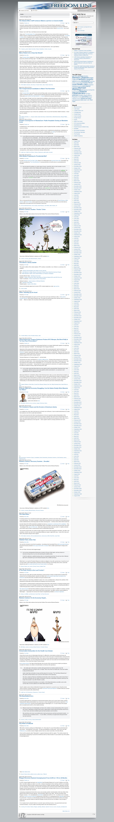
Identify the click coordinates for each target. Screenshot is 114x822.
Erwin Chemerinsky (43, 457)
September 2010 (78, 472)
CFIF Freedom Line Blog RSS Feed (84, 26)
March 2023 (77, 202)
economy (26, 258)
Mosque (45, 384)
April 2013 (76, 416)
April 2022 (76, 222)
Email (63, 23)
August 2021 (77, 236)
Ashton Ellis (26, 55)
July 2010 (76, 476)
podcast (75, 95)
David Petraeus (61, 200)
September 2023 (78, 191)
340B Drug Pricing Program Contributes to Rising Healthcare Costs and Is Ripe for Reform (83, 63)
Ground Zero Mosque (38, 384)
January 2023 (77, 206)
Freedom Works (26, 57)
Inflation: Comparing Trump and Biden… (83, 50)
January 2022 (77, 227)
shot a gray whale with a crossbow (40, 545)
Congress (23, 48)
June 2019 (76, 283)
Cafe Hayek (76, 108)
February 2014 (77, 398)
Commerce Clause (30, 457)
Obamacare (40, 152)
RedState (76, 128)
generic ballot (28, 48)
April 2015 (76, 373)
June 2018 (76, 305)
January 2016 (77, 357)
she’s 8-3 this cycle (33, 527)
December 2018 (77, 294)
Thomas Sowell (41, 692)
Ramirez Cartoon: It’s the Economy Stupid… (33, 598)
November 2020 (77, 252)
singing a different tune (43, 359)
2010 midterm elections (25, 84)
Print (68, 23)
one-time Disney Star (56, 160)
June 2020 (76, 261)
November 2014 (77, 382)
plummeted (40, 794)
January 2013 (77, 422)
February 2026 (77, 148)
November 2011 (77, 447)
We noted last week (24, 588)
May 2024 (76, 177)
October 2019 (77, 276)
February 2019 (77, 290)
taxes (55, 806)
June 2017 (76, 326)
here (48, 256)
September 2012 (78, 429)
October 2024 (77, 168)
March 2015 (77, 375)
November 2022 (77, 209)
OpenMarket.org (77, 125)
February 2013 (77, 420)
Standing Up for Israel (36, 275)
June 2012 (76, 434)
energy (91, 81)
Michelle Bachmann (56, 116)
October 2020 (77, 254)
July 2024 (76, 173)
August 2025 (77, 155)
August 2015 (77, 366)
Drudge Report (77, 117)
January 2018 (77, 314)
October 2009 (77, 492)
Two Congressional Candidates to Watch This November (37, 88)
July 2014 (76, 389)
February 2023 (77, 204)
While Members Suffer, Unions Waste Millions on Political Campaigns (37, 273)
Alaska (22, 594)
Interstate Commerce (52, 457)
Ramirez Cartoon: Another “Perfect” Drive (32, 209)
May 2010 (76, 479)
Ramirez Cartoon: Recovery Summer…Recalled (34, 461)
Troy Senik (26, 158)
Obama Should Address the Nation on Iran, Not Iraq (34, 270)
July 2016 (76, 346)
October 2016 (77, 341)
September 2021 (78, 234)
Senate (46, 48)
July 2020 (76, 260)
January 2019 (77, 292)
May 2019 (76, 285)
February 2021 (77, 247)
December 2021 (77, 229)
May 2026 (76, 143)
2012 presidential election (26, 205)
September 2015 (78, 364)
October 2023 (77, 189)
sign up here (56, 286)
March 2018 (77, 310)
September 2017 (78, 321)
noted (53, 131)
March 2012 (77, 440)
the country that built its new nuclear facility (37, 564)
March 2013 (77, 418)
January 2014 (77, 400)
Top (94, 814)
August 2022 (77, 215)
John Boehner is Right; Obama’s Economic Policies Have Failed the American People (41, 272)
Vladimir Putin (42, 566)
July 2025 (76, 157)
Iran (28, 566)
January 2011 (77, 465)
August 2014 (77, 387)
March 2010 (77, 483)
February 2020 (77, 269)
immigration (90, 84)
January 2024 (77, 184)
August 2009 (77, 495)
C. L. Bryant (31, 116)
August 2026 (77, 141)
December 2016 (77, 337)
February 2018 (77, 312)
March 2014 (77, 396)
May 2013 (76, 414)
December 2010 (77, 467)
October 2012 (77, 427)
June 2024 (76, 175)
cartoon (22, 258)
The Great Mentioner (35, 162)
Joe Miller (26, 594)
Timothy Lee (26, 23)
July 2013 (76, 411)
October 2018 (77, 297)
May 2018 (76, 306)
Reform (90, 95)
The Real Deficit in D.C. (26, 696)
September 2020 (78, 256)
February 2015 (77, 377)
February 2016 (77, 355)
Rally (53, 384)
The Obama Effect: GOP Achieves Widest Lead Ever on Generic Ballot (41, 20)
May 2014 (76, 393)
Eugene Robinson (25, 384)
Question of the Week (27, 282)
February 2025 (77, 162)
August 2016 (77, 344)
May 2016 (76, 350)
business (23, 719)
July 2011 (76, 454)
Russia (38, 566)
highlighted (39, 782)
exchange (78, 82)
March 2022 (77, 224)
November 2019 (77, 274)
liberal (29, 774)
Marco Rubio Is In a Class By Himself (30, 53)
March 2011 (76, 461)
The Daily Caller (33, 160)
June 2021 (76, 240)
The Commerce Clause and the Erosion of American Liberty (38, 407)
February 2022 (77, 225)
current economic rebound (30, 796)
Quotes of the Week (31, 284)
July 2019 (76, 281)
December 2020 (77, 251)
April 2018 (76, 308)
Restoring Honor (57, 384)
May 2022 (76, 220)
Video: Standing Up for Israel (28, 292)
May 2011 (76, 458)
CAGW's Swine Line (78, 110)
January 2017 (77, 335)
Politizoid (45, 774)
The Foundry (77, 134)
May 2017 (76, 328)
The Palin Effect (24, 514)
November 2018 (77, 296)
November (33, 48)
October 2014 (77, 384)
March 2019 (77, 288)
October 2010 (77, 470)
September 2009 (78, 494)
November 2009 (77, 490)
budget (91, 78)
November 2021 (77, 231)
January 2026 (77, 150)
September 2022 (78, 213)
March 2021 (77, 245)
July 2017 (76, 324)
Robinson (22, 352)
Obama (37, 48)
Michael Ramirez (34, 258)
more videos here (26, 771)
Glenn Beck (31, 384)
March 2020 (77, 267)
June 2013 (76, 413)
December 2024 (77, 166)
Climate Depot (77, 114)
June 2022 (76, 218)
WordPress (22, 815)
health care (23, 152)
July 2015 (76, 368)
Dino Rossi (33, 84)
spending (39, 806)
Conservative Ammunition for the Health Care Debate (36, 651)
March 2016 (77, 353)
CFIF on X (79, 28)
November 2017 (77, 317)
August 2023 (77, 193)
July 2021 (76, 238)
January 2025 (77, 164)
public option (45, 152)
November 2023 (77, 188)
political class (40, 774)
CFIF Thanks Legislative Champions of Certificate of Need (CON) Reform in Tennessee (83, 58)
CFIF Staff (26, 211)
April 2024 (76, 179)
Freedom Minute (24, 335)
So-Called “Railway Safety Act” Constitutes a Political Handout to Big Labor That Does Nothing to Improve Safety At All (84, 54)
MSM (48, 535)
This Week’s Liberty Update (27, 262)
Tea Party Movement (44, 594)
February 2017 (77, 333)
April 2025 (76, 161)
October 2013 (77, 405)
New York (49, 384)
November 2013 (77, 404)
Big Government (22, 457)
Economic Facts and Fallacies (49, 688)
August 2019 (77, 279)
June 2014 (76, 391)
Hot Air (75, 119)
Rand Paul (51, 84)
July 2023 (76, 195)
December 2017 (77, 315)
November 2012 (77, 425)
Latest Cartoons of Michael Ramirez (37, 281)
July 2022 (76, 216)
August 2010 (77, 474)
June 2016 (76, 348)
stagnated (61, 796)
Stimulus (43, 806)
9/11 (20, 384)
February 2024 (77, 182)
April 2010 (76, 481)
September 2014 (78, 386)
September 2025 (78, 153)
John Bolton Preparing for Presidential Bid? (33, 156)
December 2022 (77, 207)
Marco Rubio (45, 84)
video (39, 335)
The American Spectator (79, 132)
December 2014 (77, 380)
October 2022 (77, 211)
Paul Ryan (87, 93)
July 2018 (76, 303)
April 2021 (76, 243)
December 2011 (77, 445)
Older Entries (65, 811)
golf (29, 258)
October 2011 (77, 449)
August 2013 (77, 409)
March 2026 (77, 146)
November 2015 (77, 360)
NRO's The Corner (78, 121)
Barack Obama (24, 566)
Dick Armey (42, 116)
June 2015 (76, 369)
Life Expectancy (29, 692)
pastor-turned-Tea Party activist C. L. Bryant (34, 96)
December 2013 (77, 402)
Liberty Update (24, 288)
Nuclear (34, 566)
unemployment (64, 806)
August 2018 (77, 301)
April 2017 (76, 330)
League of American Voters (41, 403)
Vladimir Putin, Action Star (27, 540)
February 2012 (77, 441)
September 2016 (78, 342)
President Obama (34, 335)
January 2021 (77, 249)
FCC (81, 83)
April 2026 (76, 144)
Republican (42, 48)
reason (64, 457)
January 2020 (77, 270)
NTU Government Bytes (79, 123)
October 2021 (77, 233)
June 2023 (76, 197)
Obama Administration (36, 719)
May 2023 (76, 198)
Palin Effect (52, 535)
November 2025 (77, 152)
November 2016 (77, 339)
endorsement (44, 535)
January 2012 (77, 443)
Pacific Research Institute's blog (81, 126)
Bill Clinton (23, 647)
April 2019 (76, 287)
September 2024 (78, 170)
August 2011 (77, 452)
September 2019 (78, 278)
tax (53, 806)
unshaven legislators (59, 591)
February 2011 (77, 463)
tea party (49, 48)
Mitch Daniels (52, 205)
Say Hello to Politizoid (26, 723)
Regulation (75, 96)
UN (56, 205)
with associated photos (63, 544)
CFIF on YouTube (80, 30)
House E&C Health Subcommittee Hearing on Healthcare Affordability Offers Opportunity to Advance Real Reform (84, 67)
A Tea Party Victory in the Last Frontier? (31, 570)
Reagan (35, 806)
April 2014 (76, 395)
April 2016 (76, 351)
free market (27, 806)
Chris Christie (29, 201)
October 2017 (77, 319)
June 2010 (76, 477)
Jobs (83, 86)
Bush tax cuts (29, 403)
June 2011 (76, 456)
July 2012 (76, 432)
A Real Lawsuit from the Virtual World (37, 278)
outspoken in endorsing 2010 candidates (57, 524)
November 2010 (77, 468)
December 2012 (77, 423)
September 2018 (78, 299)
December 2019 (77, 272)
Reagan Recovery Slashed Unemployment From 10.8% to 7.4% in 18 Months (43, 778)
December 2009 (77, 488)
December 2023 (77, 186)
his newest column (25, 663)
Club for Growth (77, 116)
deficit (26, 719)
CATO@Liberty (77, 112)
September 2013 (78, 407)
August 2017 (77, 323)
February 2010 (77, 485)
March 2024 (77, 180)
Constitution (36, 457)
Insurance (75, 86)
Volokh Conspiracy (78, 135)
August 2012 (77, 431)
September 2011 (78, 450)
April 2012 (76, 438)
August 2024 (77, 171)
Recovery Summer (40, 510)
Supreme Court (49, 806)
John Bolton (46, 205)
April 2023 (76, 200)
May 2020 (76, 263)
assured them (60, 28)
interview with (27, 160)
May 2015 (76, 371)
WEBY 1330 (86, 100)
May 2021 (76, 242)
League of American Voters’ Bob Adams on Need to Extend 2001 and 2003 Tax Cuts (43, 277)
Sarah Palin (63, 384)
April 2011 (76, 459)
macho (31, 566)
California (74, 79)
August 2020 (77, 258)
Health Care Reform (30, 152)
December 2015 (77, 359)
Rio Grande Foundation (79, 130)
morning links (91, 90)
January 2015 (77, 378)
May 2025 (76, 159)
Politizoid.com (23, 730)
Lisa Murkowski (32, 594)
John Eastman (60, 457)
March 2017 (77, 332)
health (74, 84)
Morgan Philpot (64, 116)
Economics (78, 81)
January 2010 (77, 486)
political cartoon (34, 774)
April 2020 (76, 265)
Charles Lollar (37, 116)
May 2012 (76, 436)
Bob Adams (23, 403)
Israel (29, 335)
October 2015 (77, 362)
